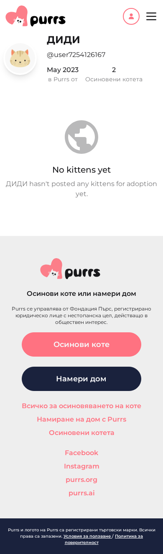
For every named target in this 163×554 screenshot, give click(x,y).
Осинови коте (81, 344)
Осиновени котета (82, 433)
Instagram (81, 466)
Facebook (81, 453)
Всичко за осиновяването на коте (81, 406)
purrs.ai (82, 493)
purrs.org (81, 480)
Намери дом (81, 378)
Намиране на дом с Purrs (81, 419)
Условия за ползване (88, 536)
